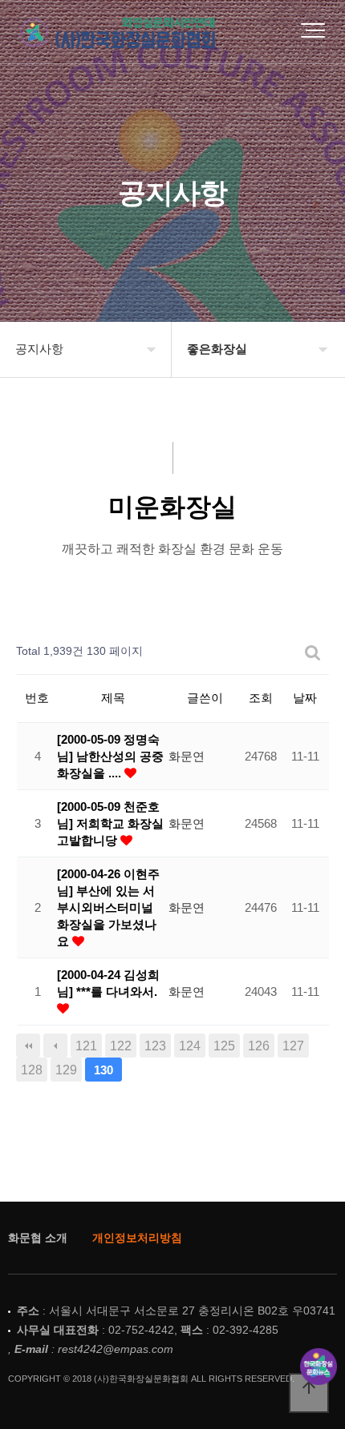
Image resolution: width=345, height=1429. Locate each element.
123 (155, 1045)
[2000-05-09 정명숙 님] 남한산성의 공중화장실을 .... (110, 756)
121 (86, 1045)
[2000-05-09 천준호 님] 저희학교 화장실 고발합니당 (110, 823)
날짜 (305, 697)
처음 (28, 1046)
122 (121, 1045)
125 (224, 1045)
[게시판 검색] (313, 652)
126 (259, 1045)
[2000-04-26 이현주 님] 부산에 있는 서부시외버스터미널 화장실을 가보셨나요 (108, 907)
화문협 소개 (37, 1237)
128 (32, 1069)
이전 (55, 1046)
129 (66, 1069)
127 (293, 1045)
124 (190, 1045)
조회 (261, 697)
